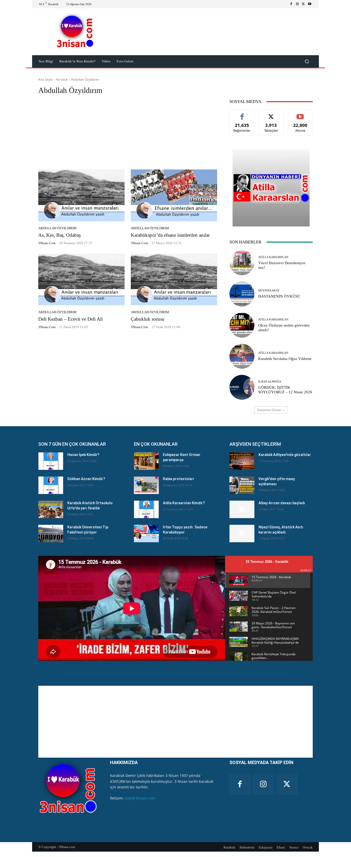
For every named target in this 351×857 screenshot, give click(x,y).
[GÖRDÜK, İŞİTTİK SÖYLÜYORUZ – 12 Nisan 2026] (241, 387)
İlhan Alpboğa (269, 381)
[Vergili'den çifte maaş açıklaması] (241, 485)
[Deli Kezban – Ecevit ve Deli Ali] (81, 280)
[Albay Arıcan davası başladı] (241, 509)
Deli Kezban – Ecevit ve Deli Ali (70, 319)
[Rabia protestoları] (146, 485)
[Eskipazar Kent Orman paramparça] (146, 461)
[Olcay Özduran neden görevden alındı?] (241, 325)
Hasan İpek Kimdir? (83, 455)
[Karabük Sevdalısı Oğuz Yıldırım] (241, 356)
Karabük (62, 79)
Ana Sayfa (45, 79)
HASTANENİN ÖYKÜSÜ (279, 296)
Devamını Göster (269, 410)
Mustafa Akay (269, 290)
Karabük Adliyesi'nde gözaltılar (284, 455)
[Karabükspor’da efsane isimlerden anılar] (174, 195)
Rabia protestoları (178, 479)
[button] (307, 61)
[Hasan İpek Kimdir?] (50, 461)
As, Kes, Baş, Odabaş (59, 235)
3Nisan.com (47, 243)
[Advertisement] (127, 133)
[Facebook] (291, 4)
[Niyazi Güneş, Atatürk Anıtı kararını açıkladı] (241, 533)
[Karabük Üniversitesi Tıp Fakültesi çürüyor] (50, 533)
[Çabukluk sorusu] (174, 280)
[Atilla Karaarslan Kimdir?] (146, 509)
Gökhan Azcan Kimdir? (86, 479)
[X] (303, 4)
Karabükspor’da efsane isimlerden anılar (170, 235)
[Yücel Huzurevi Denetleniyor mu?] (241, 262)
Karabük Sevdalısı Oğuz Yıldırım (284, 359)
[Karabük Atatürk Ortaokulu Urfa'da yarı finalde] (50, 509)
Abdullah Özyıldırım (57, 228)
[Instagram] (297, 4)
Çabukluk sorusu (147, 319)
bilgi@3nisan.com (140, 798)
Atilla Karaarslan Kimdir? (184, 503)
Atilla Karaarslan (273, 257)
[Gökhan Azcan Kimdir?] (50, 485)
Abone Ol (300, 114)
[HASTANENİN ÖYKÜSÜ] (241, 293)
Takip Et (271, 114)
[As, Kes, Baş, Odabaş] (81, 195)
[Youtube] (310, 4)
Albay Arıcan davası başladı (281, 503)
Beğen (242, 114)
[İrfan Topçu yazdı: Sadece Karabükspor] (146, 533)
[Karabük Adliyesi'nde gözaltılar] (241, 461)
